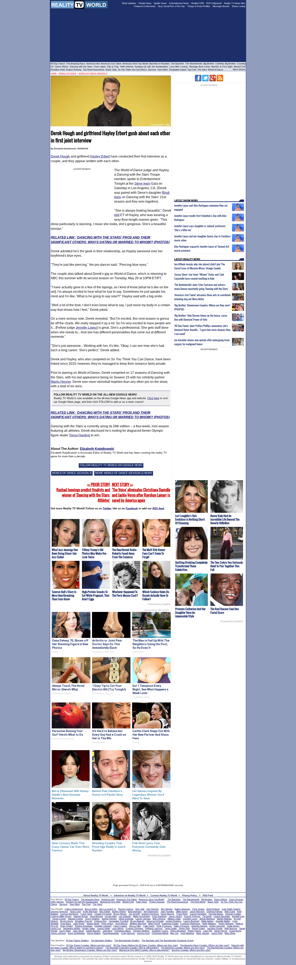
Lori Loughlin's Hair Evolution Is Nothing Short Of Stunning (190, 519)
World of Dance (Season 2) (93, 73)
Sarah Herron (220, 931)
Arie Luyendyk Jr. (107, 909)
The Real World (197, 902)
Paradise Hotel (58, 69)
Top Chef (191, 69)
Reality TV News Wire (234, 3)
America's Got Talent (111, 63)
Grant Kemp (235, 931)
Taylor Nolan (171, 928)
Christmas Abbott (160, 933)
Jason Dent (217, 933)
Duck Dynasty (236, 899)
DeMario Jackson (153, 928)
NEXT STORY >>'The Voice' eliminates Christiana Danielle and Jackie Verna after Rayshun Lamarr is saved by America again (141, 492)
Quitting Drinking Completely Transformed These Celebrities (191, 566)
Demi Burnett (96, 916)
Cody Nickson (128, 933)
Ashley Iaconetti (217, 926)
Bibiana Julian (174, 919)
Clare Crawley (120, 926)
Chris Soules (198, 909)
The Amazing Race (75, 63)
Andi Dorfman (213, 909)
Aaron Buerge (167, 914)
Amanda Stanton (199, 926)
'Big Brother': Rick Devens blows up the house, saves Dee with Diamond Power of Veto (200, 317)
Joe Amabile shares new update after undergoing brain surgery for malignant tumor (202, 342)
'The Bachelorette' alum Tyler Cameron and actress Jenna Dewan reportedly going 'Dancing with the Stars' (201, 287)
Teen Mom (162, 69)
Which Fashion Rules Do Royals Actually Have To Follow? (155, 595)
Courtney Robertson (190, 923)
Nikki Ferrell (154, 923)
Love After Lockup (179, 66)
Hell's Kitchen (127, 66)
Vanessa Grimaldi (155, 921)
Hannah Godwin (233, 914)
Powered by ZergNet (159, 604)
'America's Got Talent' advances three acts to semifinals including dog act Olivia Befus (202, 297)
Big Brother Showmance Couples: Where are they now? (90, 950)
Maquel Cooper (75, 919)
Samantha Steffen (71, 928)
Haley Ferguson (181, 926)
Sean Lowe (75, 911)
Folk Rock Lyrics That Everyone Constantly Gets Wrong (149, 846)
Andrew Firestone (150, 914)
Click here (153, 398)
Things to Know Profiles (198, 6)
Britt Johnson (159, 919)
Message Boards (221, 6)
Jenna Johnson (58, 933)
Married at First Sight (221, 66)
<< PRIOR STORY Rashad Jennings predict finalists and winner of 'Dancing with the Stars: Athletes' (83, 492)
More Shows (239, 69)
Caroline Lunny (190, 919)
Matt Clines (230, 933)
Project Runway (74, 69)
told (116, 215)
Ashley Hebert (119, 911)
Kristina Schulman (83, 926)
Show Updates (129, 3)
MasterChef (239, 66)
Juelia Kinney (233, 926)
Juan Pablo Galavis (231, 909)
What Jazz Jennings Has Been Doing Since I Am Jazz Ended (65, 553)
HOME (53, 73)
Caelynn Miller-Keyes (61, 916)
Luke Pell (207, 931)
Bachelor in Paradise (159, 63)
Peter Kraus (107, 923)
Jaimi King (107, 931)
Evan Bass (65, 923)
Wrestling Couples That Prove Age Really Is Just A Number (108, 846)
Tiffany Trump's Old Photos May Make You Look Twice (94, 553)
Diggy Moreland (178, 931)
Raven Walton (94, 933)
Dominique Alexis (122, 931)
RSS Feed (208, 895)
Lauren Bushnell (191, 921)
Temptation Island (177, 69)
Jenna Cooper (59, 919)
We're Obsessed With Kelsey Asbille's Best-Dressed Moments (70, 794)
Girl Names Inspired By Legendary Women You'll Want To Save (148, 794)
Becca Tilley (135, 926)
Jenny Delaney (92, 919)
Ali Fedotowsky (151, 911)
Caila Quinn (148, 926)
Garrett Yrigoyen (192, 916)
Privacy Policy (189, 895)
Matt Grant (230, 911)
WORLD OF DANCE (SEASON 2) (72, 473)
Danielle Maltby (223, 921)
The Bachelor (177, 63)
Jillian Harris (182, 911)
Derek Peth (184, 928)
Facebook (132, 508)
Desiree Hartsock (59, 911)
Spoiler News (160, 3)
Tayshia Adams (215, 914)
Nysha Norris (66, 921)
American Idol (92, 63)
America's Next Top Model (135, 63)
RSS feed (158, 508)
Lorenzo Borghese (69, 914)
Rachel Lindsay (125, 909)
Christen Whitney (141, 931)
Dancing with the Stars (81, 66)
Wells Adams (207, 921)
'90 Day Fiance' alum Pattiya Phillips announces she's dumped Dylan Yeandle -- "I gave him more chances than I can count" (202, 330)
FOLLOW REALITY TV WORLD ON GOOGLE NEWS (111, 465)
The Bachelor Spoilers (101, 940)
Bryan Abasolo (137, 921)
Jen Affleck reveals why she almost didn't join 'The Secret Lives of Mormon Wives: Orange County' (199, 266)
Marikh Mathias (224, 919)
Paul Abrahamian (111, 933)
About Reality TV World (95, 895)
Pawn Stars (141, 902)
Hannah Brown (80, 916)
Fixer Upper (100, 66)
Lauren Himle (103, 928)
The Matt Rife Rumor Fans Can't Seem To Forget (153, 553)
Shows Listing (238, 6)
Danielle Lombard (102, 926)
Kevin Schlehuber (76, 933)
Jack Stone (78, 931)
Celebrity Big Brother (225, 63)
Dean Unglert (66, 926)
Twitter (107, 508)
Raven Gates (198, 928)
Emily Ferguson (164, 926)
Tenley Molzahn (226, 923)
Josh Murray (121, 923)
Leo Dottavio (125, 916)
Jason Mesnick (197, 911)
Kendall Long (238, 916)
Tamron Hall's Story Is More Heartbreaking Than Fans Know (64, 595)
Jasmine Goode (215, 928)
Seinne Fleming (109, 919)
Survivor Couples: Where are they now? (191, 950)
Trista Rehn (182, 914)
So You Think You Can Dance (132, 69)
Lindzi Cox (56, 928)
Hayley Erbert (100, 156)
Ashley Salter (88, 928)
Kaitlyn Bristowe (182, 909)
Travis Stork (86, 914)
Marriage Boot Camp (199, 66)
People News (145, 3)
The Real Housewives (93, 69)
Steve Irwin (142, 183)
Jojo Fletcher (152, 909)
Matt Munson (231, 928)
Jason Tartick (175, 916)
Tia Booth (207, 916)
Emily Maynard (90, 911)
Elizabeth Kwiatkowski (97, 448)
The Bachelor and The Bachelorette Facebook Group (168, 940)
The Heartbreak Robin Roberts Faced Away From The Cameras (124, 553)
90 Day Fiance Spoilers (77, 940)
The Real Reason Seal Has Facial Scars (224, 611)
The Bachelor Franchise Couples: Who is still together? (132, 947)
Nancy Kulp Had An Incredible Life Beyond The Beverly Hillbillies (224, 519)
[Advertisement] (148, 869)
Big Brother (208, 63)
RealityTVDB (197, 3)
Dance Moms (61, 66)
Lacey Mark (65, 931)
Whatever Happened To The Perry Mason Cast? (125, 593)
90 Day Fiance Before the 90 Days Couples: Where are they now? (145, 945)
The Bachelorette (193, 63)
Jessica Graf (143, 933)
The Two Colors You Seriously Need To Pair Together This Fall (226, 566)
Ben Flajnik (104, 911)
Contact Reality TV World (164, 895)
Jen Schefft (134, 914)
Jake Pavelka (167, 911)
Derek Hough (60, 156)
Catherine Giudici (170, 923)
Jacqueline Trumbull (118, 921)
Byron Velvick (120, 914)
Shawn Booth (93, 923)
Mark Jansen (202, 933)
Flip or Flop (113, 66)
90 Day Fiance (58, 63)
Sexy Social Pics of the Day (171, 6)
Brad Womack (135, 911)
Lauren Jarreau (143, 919)
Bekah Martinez (207, 919)
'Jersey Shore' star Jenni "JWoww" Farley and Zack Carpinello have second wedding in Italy (199, 276)
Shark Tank (111, 69)
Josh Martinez (187, 933)
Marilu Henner (61, 381)
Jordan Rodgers (173, 921)
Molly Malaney (209, 923)
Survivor (152, 69)
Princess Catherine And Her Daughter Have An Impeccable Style (190, 612)
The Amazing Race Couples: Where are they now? (204, 945)
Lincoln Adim (111, 916)
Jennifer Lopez (86, 327)
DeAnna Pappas (215, 911)
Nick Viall (139, 909)
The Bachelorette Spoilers (127, 940)
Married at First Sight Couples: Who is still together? (144, 950)
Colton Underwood (74, 909)
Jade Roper (79, 923)
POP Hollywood (213, 3)
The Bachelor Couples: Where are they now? (183, 947)
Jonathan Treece (160, 931)
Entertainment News (179, 3)
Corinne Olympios (134, 928)
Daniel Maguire (93, 931)
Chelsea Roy (100, 921)
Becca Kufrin (91, 909)
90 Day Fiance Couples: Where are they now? (88, 945)
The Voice (202, 69)
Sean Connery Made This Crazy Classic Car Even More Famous (70, 846)
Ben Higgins (167, 909)
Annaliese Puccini (83, 921)
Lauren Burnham (222, 916)
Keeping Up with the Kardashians (151, 66)
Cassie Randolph (198, 914)
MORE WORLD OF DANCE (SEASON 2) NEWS (123, 473)
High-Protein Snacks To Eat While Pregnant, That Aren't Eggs (95, 595)
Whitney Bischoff (138, 923)
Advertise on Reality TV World (130, 895)
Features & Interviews (144, 6)
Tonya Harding (79, 435)
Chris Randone (159, 916)
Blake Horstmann (141, 916)
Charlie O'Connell (102, 914)
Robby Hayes (194, 931)
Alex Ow (174, 933)
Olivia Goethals (126, 919)
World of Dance (215, 69)
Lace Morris (118, 928)
